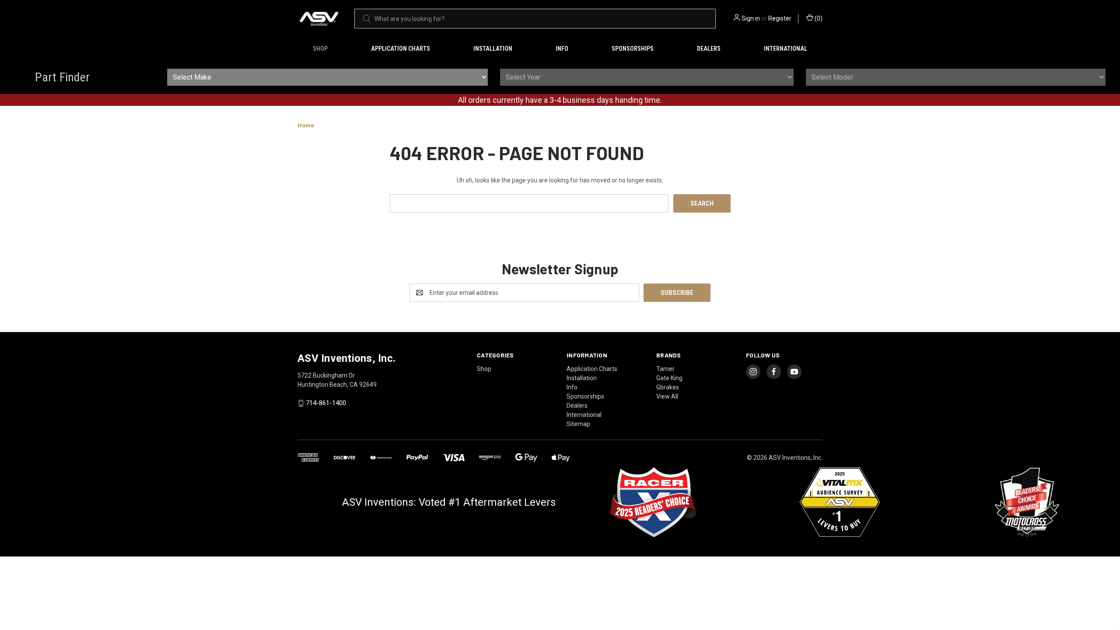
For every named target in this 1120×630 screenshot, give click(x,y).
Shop (320, 48)
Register (779, 18)
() (817, 18)
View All (667, 396)
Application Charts (400, 48)
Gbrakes (667, 387)
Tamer (665, 368)
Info (562, 48)
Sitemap (578, 423)
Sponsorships (633, 48)
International (785, 48)
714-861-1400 (326, 403)
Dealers (709, 48)
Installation (492, 48)
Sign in (751, 18)
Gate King (669, 378)
